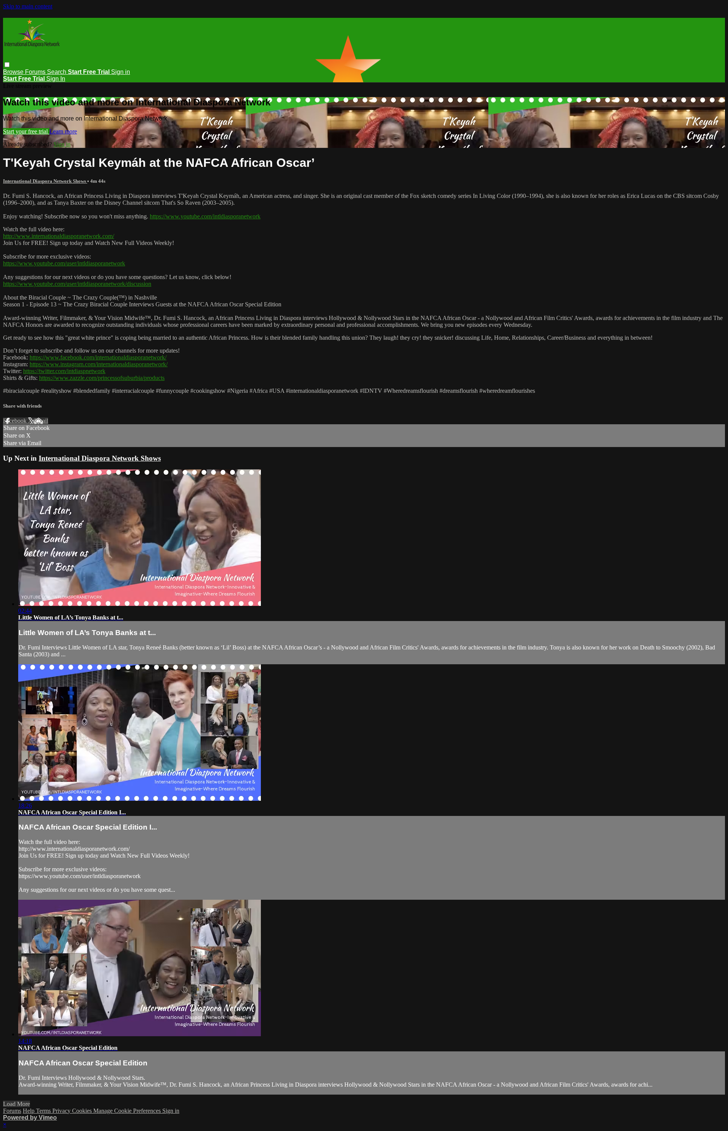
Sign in (120, 72)
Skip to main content (27, 6)
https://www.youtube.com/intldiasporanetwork (205, 216)
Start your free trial (26, 131)
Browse (14, 72)
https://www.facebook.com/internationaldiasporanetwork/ (98, 357)
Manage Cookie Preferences (127, 1110)
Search (57, 72)
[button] (7, 64)
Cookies (82, 1110)
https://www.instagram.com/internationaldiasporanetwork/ (99, 364)
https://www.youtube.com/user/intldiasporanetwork (64, 263)
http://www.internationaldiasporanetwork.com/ (58, 236)
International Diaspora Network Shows (45, 181)
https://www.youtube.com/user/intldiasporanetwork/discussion (77, 284)
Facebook (15, 420)
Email (41, 420)
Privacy (62, 1110)
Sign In (55, 78)
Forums (36, 72)
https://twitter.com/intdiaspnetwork (64, 371)
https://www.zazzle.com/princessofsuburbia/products (102, 378)
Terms (44, 1110)
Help (29, 1110)
